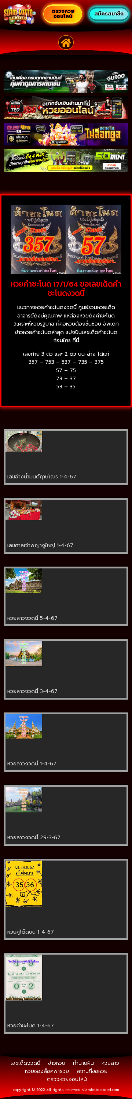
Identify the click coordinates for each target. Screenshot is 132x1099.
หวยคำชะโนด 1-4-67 (30, 1026)
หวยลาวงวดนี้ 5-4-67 (32, 618)
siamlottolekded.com (100, 1089)
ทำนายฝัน (83, 1063)
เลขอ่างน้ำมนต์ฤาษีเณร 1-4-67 (41, 477)
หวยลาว (110, 1063)
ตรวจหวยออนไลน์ (67, 1079)
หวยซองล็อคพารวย (47, 1071)
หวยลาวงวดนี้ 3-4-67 (32, 691)
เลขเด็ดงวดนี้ (25, 1063)
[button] (66, 42)
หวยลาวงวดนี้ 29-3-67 (33, 837)
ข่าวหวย (56, 1063)
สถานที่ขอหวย (92, 1071)
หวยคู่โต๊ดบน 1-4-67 (30, 932)
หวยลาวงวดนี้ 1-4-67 (31, 764)
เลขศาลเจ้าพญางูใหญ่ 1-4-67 (40, 545)
